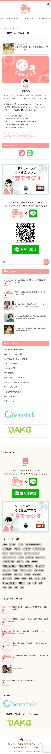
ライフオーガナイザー (32, 553)
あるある (12, 544)
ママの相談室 (42, 18)
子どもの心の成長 (10, 387)
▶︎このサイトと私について (13, 133)
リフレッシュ (40, 557)
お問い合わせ (11, 744)
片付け (24, 579)
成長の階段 (36, 574)
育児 (43, 579)
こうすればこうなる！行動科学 (15, 359)
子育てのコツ (30, 18)
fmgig (5, 544)
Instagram (21, 157)
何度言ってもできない (26, 566)
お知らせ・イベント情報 (13, 354)
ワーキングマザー (8, 562)
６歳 (21, 587)
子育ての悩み (7, 574)
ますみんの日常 (10, 368)
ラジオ (21, 557)
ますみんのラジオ (10, 363)
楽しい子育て (7, 579)
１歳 (34, 583)
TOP (3, 18)
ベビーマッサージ (16, 553)
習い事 (37, 579)
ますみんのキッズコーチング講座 (25, 747)
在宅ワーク (6, 570)
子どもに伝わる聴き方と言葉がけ (16, 382)
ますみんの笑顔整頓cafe (33, 544)
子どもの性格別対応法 (12, 392)
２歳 (40, 583)
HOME (27, 739)
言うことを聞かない (9, 583)
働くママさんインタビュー (14, 378)
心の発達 (27, 574)
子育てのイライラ (26, 570)
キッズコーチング (39, 549)
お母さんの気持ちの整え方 (14, 349)
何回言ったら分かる (9, 566)
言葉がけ (21, 583)
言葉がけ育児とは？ (14, 18)
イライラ (17, 549)
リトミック (29, 557)
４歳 (10, 587)
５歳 (16, 587)
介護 (27, 562)
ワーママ (20, 562)
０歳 (28, 583)
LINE (29, 157)
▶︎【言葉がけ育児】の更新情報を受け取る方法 (20, 136)
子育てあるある (10, 396)
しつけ (20, 544)
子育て (15, 570)
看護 (30, 579)
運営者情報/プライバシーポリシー (31, 744)
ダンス (5, 553)
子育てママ (18, 574)
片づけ (16, 579)
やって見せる (7, 549)
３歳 (4, 587)
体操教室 (34, 562)
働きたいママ (40, 566)
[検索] (46, 262)
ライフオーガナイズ (9, 557)
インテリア (26, 549)
